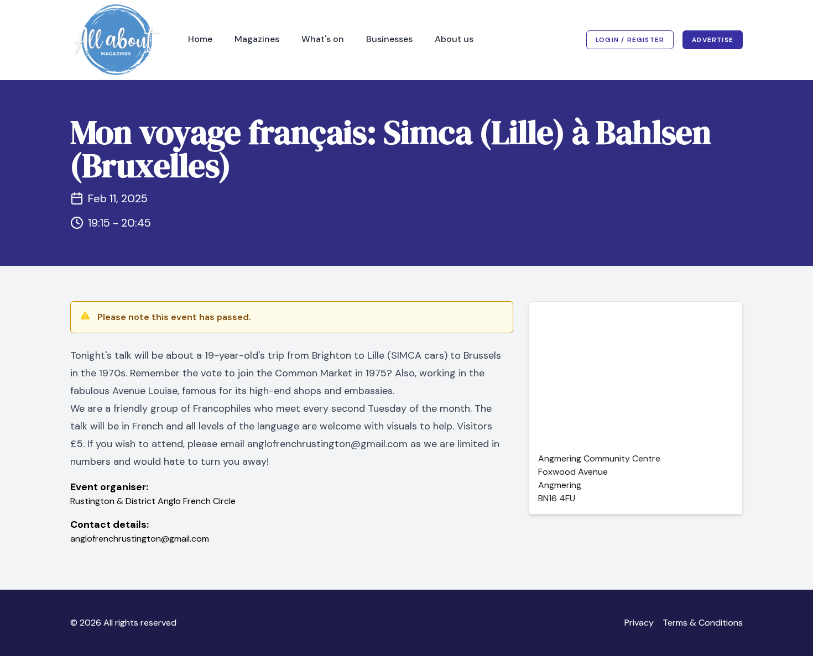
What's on (322, 39)
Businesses (389, 39)
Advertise (712, 39)
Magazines (256, 39)
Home (200, 39)
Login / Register (630, 39)
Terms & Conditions (703, 622)
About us (454, 39)
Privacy (639, 622)
